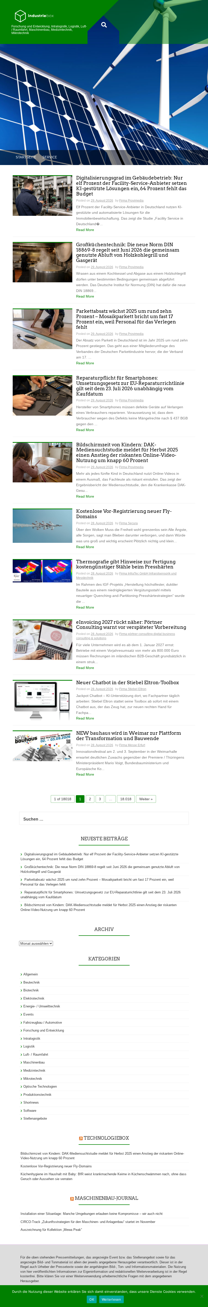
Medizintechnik (34, 1070)
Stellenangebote (35, 1118)
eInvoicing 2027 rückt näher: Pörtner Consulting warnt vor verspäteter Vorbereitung (131, 625)
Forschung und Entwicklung (43, 1030)
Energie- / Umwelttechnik (41, 1006)
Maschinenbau (34, 1062)
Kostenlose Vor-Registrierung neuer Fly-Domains (124, 514)
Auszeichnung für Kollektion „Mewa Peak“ (51, 1230)
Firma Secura (128, 523)
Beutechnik (31, 982)
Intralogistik (31, 1038)
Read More (85, 230)
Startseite (26, 157)
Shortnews (31, 1102)
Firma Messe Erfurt (132, 745)
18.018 (125, 799)
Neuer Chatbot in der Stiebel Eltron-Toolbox (127, 682)
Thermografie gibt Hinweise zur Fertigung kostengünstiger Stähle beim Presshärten (126, 564)
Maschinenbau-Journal (106, 1198)
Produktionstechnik (37, 1095)
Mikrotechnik (32, 1079)
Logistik (29, 1046)
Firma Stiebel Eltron (132, 689)
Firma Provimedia (131, 200)
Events (28, 1014)
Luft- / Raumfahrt (35, 1054)
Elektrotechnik (33, 998)
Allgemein (30, 974)
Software (29, 1111)
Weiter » (146, 799)
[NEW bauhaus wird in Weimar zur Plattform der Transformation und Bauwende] (42, 746)
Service (49, 157)
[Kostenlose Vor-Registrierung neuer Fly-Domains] (42, 526)
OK (91, 1299)
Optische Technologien (40, 1086)
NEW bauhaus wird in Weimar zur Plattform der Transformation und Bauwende (128, 736)
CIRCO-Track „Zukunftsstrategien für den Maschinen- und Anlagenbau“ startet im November (88, 1222)
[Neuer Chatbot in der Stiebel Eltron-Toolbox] (42, 700)
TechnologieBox (106, 1138)
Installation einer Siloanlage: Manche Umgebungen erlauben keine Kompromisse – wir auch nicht (92, 1214)
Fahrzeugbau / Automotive (42, 1022)
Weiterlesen (111, 1299)
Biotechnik (31, 990)
